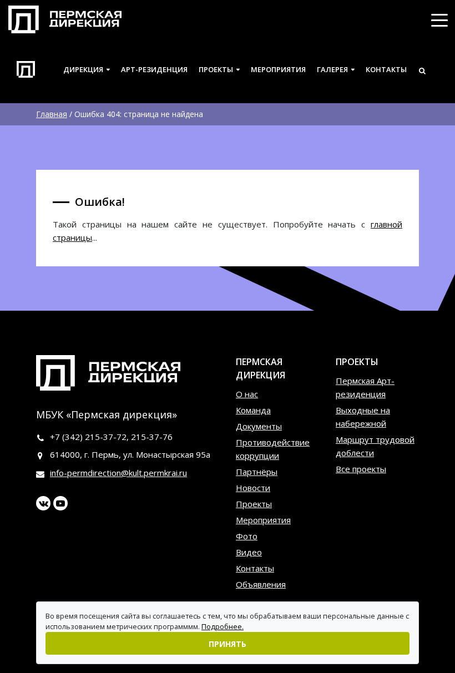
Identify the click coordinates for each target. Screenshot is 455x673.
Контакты (386, 69)
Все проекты (361, 468)
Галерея (332, 69)
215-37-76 (152, 436)
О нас (247, 393)
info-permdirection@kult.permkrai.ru (118, 472)
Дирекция (83, 69)
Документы (259, 426)
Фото (246, 536)
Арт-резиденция (154, 69)
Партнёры (256, 471)
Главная (51, 114)
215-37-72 (106, 436)
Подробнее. (222, 626)
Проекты (216, 69)
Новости (253, 487)
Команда (253, 410)
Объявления (261, 584)
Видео (249, 552)
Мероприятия (278, 69)
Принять (227, 644)
